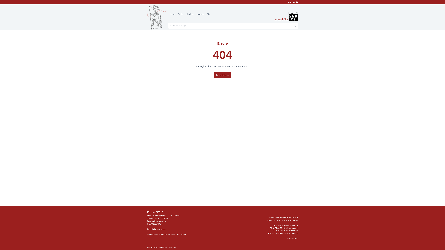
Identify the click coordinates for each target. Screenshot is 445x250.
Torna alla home (222, 75)
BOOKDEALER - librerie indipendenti (284, 228)
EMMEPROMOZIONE (289, 218)
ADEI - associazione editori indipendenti (283, 233)
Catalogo (190, 14)
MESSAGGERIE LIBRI (288, 220)
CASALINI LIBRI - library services (285, 231)
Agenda (200, 14)
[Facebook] (297, 2)
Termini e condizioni (178, 235)
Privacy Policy (164, 235)
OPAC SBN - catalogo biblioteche (285, 225)
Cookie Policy (152, 235)
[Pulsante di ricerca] (295, 26)
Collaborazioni (292, 239)
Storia (180, 14)
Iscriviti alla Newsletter (156, 229)
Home (172, 14)
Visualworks (172, 247)
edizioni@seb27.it (159, 221)
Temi (209, 14)
